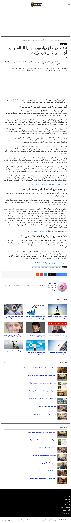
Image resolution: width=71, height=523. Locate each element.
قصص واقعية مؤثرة (36, 267)
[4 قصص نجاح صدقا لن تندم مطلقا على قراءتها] (57, 345)
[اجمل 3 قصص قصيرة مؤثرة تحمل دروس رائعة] (62, 416)
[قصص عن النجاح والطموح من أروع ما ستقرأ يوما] (57, 309)
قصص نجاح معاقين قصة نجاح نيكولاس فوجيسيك (44, 184)
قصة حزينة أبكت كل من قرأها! (48, 463)
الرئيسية (64, 40)
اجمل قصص (58, 267)
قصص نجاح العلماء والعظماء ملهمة (14, 351)
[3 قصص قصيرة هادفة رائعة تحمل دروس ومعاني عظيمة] (62, 377)
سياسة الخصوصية (65, 507)
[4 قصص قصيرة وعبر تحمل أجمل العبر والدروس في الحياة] (62, 393)
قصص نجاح (58, 40)
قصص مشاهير (44, 267)
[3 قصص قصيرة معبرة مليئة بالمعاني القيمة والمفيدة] (62, 480)
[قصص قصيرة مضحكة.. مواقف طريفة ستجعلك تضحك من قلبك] (62, 370)
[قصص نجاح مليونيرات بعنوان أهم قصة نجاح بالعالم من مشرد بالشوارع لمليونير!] (35, 309)
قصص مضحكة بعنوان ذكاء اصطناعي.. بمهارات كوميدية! (42, 398)
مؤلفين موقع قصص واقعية (63, 512)
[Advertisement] (56, 22)
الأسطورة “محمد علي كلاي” (35, 231)
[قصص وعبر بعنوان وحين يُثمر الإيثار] (62, 408)
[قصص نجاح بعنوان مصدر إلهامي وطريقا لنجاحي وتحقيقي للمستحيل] (13, 309)
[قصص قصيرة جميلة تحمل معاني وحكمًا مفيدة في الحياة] (62, 385)
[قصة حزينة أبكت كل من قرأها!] (62, 465)
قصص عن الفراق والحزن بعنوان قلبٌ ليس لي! (44, 470)
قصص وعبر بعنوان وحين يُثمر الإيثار (47, 406)
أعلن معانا (67, 499)
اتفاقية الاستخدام (65, 504)
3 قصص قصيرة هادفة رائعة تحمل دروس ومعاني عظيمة (42, 375)
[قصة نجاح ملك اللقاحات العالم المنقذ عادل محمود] (57, 327)
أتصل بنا (68, 502)
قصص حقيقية (51, 267)
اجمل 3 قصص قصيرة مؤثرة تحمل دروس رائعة (44, 414)
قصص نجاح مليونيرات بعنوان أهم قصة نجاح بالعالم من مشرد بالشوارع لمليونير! (35, 318)
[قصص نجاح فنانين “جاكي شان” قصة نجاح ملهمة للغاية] (35, 327)
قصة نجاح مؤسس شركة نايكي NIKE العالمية (46, 263)
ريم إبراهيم (63, 57)
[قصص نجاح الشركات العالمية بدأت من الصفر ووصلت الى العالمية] (35, 345)
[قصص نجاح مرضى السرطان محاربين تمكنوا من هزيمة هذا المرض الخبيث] (13, 327)
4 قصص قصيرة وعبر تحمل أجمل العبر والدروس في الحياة (41, 390)
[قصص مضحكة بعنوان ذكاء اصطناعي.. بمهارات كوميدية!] (62, 401)
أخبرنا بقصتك (66, 510)
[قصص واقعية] (35, 4)
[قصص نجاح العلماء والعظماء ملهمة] (13, 344)
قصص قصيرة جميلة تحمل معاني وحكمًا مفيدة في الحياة (42, 383)
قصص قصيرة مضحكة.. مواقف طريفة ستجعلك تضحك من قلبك (40, 367)
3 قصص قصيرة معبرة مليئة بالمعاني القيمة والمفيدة (43, 478)
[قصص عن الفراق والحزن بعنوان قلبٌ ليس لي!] (62, 473)
